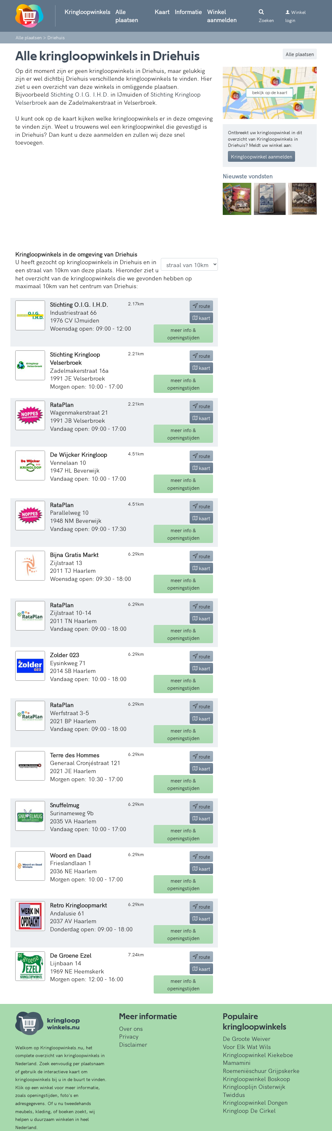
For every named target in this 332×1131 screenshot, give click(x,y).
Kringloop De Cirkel (249, 1110)
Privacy (128, 1036)
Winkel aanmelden (222, 15)
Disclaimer (133, 1044)
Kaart (162, 11)
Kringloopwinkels (87, 11)
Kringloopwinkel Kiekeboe (258, 1055)
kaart (203, 317)
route (203, 305)
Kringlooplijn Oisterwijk (254, 1086)
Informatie (188, 11)
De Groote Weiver (246, 1038)
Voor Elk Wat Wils (247, 1047)
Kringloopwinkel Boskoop (256, 1079)
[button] (230, 199)
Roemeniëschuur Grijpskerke (261, 1070)
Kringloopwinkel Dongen (255, 1102)
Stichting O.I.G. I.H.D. (80, 94)
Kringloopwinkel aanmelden (261, 156)
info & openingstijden (183, 333)
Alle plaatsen (126, 15)
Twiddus (234, 1094)
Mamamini (237, 1062)
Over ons (131, 1028)
